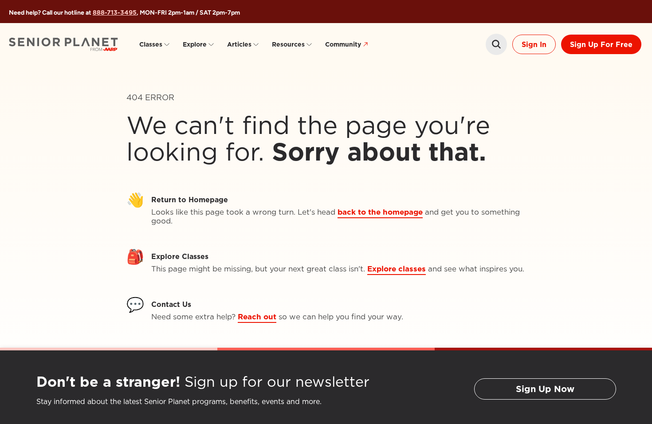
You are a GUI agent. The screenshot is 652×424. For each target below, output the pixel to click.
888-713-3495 (115, 12)
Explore (195, 44)
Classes (150, 44)
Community (343, 44)
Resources (288, 44)
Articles (239, 44)
